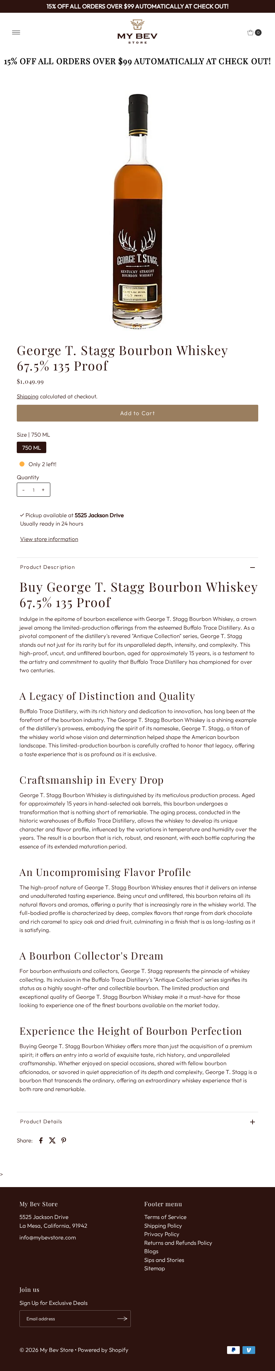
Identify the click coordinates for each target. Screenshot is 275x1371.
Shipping (28, 396)
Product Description (47, 567)
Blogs (151, 1251)
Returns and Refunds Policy (178, 1242)
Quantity (28, 477)
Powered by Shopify (103, 1349)
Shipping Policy (163, 1225)
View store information (49, 538)
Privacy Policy (161, 1233)
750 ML (31, 447)
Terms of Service (165, 1216)
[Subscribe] (122, 1318)
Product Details (41, 1121)
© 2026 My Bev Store (46, 1349)
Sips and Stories (164, 1259)
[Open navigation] (16, 32)
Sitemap (154, 1268)
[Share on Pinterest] (64, 1140)
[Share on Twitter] (52, 1140)
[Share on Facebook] (41, 1140)
